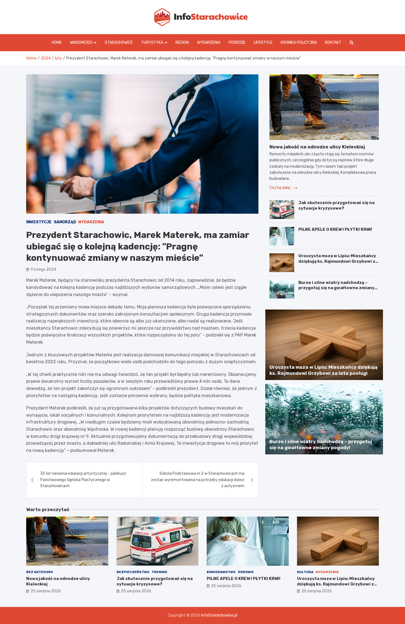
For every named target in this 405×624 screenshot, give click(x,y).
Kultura (305, 572)
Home (57, 42)
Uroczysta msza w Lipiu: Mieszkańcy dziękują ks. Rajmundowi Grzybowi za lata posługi (338, 261)
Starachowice (119, 42)
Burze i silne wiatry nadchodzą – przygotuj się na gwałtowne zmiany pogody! (336, 288)
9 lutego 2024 (43, 269)
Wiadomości (81, 42)
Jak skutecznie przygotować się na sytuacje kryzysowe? (336, 205)
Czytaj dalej (280, 187)
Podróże (237, 42)
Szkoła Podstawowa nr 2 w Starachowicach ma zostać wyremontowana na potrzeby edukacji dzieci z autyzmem (197, 479)
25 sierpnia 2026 (46, 591)
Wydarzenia (208, 42)
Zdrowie (246, 572)
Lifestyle (263, 42)
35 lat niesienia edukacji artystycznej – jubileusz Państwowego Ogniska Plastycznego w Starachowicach (83, 479)
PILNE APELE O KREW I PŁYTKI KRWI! (335, 229)
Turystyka (152, 42)
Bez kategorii (39, 572)
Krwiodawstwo (221, 572)
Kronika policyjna (299, 42)
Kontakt (333, 42)
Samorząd (65, 222)
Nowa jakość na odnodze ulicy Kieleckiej (317, 147)
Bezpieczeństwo (133, 572)
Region (182, 42)
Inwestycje (39, 222)
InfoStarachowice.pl (219, 615)
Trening (159, 572)
